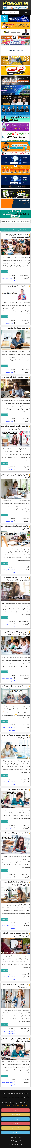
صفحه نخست (25, 221)
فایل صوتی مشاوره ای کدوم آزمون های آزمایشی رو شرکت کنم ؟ (16, 736)
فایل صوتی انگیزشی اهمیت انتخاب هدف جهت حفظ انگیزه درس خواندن (15, 427)
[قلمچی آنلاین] (15, 153)
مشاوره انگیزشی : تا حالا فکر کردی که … (15, 377)
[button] (27, 12)
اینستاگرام (15, 1132)
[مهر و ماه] (15, 18)
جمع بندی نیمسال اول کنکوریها (18, 328)
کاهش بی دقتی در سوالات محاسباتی (16, 833)
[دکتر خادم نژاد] (15, 193)
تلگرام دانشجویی (15, 1128)
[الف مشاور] (15, 146)
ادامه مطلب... (5, 272)
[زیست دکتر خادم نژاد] (15, 42)
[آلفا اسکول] (15, 50)
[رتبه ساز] (15, 32)
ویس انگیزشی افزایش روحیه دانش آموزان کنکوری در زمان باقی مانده (17, 633)
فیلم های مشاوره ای (8, 1031)
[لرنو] (15, 70)
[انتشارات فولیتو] (15, 80)
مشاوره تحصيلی (9, 323)
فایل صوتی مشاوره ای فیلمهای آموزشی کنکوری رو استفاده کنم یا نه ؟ (16, 934)
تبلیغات (4, 1093)
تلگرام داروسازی (15, 1119)
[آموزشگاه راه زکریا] (15, 186)
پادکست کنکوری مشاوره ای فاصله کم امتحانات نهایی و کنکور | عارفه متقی (17, 578)
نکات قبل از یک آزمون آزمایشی (18, 285)
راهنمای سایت (17, 1093)
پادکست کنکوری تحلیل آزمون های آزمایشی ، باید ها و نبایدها (17, 236)
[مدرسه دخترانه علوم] (15, 203)
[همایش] (15, 100)
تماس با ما (10, 1093)
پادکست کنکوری (9, 278)
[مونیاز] (15, 110)
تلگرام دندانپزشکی (15, 1114)
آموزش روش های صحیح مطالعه (17, 789)
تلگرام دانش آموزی (15, 1123)
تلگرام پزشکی (15, 1110)
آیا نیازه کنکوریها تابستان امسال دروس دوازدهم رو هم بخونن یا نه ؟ (16, 883)
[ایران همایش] (15, 137)
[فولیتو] (15, 37)
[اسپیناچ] (15, 127)
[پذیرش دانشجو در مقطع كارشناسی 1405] (15, 90)
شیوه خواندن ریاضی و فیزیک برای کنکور (15, 685)
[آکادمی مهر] (15, 170)
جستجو (3, 12)
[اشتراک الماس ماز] (15, 160)
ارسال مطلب (25, 1093)
